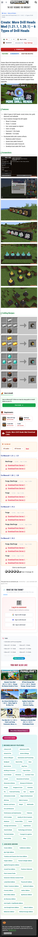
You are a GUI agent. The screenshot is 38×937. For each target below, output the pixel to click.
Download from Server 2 (16, 469)
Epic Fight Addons (9, 852)
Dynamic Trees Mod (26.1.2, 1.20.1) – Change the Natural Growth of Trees (10, 684)
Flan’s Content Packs (9, 873)
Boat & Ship (19, 762)
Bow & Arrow (7, 766)
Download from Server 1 (16, 465)
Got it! (8, 933)
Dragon (6, 787)
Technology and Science (25, 830)
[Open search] (35, 2)
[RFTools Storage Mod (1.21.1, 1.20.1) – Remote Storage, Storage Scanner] (28, 675)
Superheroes (27, 825)
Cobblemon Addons (25, 848)
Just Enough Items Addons (11, 907)
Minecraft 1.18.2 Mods (10, 645)
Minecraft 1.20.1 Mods (24, 655)
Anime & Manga (24, 753)
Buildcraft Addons (28, 886)
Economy (30, 787)
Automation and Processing (25, 757)
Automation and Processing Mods (12, 641)
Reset (27, 448)
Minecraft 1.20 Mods (9, 655)
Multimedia (30, 804)
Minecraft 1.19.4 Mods (25, 652)
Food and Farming (14, 791)
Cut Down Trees (29, 774)
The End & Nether (9, 834)
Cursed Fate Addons (9, 869)
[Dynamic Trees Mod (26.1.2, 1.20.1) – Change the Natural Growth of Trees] (10, 675)
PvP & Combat (8, 817)
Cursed (6, 779)
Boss (30, 762)
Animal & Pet (7, 753)
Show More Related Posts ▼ (19, 730)
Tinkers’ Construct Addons (11, 886)
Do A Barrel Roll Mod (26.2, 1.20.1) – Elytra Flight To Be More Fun (10, 703)
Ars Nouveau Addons (10, 899)
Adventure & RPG (24, 749)
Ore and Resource (9, 808)
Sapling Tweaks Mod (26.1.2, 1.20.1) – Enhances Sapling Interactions (28, 703)
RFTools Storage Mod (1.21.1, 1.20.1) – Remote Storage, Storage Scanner (28, 684)
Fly (5, 791)
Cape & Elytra (26, 770)
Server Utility (19, 821)
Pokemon (29, 813)
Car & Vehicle (7, 774)
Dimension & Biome (9, 783)
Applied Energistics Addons (11, 865)
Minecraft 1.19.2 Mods (25, 648)
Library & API (7, 749)
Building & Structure (9, 770)
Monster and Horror (9, 804)
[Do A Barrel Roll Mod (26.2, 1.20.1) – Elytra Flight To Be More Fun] (10, 694)
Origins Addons (8, 860)
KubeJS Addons (28, 907)
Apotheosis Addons (26, 894)
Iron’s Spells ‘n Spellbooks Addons (13, 903)
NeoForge (30, 43)
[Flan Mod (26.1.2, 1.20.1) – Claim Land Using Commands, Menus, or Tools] (10, 713)
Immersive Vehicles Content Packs (13, 877)
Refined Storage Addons (26, 911)
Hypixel (32, 791)
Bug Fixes (24, 766)
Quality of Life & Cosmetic (25, 817)
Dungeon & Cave (17, 787)
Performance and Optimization (12, 813)
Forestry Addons (8, 890)
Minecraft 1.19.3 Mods (10, 652)
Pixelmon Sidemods (26, 869)
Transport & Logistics (26, 834)
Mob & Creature (23, 800)
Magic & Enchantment (26, 796)
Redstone (6, 821)
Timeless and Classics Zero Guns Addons (15, 856)
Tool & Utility (7, 838)
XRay (24, 838)
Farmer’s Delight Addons (25, 860)
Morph (21, 804)
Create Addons (8, 848)
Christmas (18, 774)
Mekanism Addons (9, 911)
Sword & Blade (8, 830)
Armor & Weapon (8, 757)
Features (5, 54)
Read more (12, 930)
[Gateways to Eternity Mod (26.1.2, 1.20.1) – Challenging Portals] (28, 713)
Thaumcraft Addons (26, 882)
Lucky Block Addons (9, 882)
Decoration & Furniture (23, 779)
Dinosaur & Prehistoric (26, 783)
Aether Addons (25, 890)
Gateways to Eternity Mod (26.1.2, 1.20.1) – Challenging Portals (28, 722)
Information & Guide (9, 796)
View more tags (19, 658)
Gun (25, 791)
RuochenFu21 (9, 42)
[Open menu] (2, 2)
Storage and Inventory (10, 825)
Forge (25, 43)
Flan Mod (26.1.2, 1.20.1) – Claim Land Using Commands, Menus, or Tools (10, 722)
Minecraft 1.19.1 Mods (10, 648)
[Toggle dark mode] (6, 2)
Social (30, 821)
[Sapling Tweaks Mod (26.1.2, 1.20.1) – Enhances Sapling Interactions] (28, 694)
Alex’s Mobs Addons (9, 894)
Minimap (6, 800)
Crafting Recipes (27, 54)
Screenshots (14, 54)
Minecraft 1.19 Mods (25, 645)
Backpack (6, 762)
